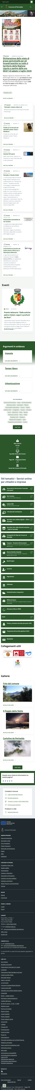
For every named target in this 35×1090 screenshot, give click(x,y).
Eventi (2, 909)
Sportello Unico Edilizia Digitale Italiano (11, 991)
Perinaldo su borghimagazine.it (9, 998)
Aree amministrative (6, 838)
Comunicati (4, 898)
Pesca (21, 414)
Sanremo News (5, 1032)
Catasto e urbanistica (6, 873)
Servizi (19, 1080)
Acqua (18, 402)
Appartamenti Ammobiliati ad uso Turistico (11, 220)
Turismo (25, 422)
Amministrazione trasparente (9, 1055)
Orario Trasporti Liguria (7, 1019)
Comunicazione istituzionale (12, 407)
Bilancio (26, 405)
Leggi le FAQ (4, 1057)
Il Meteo (3, 1024)
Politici (2, 851)
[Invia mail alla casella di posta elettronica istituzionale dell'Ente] (10, 926)
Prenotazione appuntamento (9, 1061)
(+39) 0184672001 (11, 924)
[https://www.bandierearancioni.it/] (7, 653)
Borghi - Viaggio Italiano (7, 996)
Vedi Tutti (17, 427)
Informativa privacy (6, 1048)
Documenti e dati (5, 841)
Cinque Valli (4, 1022)
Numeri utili (4, 934)
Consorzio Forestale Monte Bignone (10, 985)
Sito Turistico (4, 962)
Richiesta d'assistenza (7, 1063)
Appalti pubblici (5, 868)
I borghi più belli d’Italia (7, 975)
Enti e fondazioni (5, 843)
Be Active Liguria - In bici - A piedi (10, 1004)
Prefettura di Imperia (6, 1043)
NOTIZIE (7, 56)
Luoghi (3, 907)
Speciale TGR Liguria (9, 154)
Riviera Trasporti (5, 1017)
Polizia (25, 414)
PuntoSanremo (5, 1030)
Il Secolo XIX (4, 1027)
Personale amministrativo (8, 849)
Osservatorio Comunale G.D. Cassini (10, 967)
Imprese (23, 409)
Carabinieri (4, 970)
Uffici (2, 854)
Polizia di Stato (5, 1011)
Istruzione (28, 409)
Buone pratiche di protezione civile (10, 1045)
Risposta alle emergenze (15, 419)
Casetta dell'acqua (6, 1001)
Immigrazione (16, 409)
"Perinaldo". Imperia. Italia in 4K (13, 107)
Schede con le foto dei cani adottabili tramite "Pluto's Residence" (10, 129)
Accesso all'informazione (10, 402)
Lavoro (9, 412)
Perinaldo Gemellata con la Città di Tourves (12, 1040)
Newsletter (4, 1074)
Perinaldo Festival (6, 978)
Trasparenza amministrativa (15, 422)
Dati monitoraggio (6, 1080)
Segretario (4, 856)
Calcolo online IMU (6, 988)
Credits (30, 1080)
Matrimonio (15, 412)
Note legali (4, 1050)
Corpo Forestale (5, 1014)
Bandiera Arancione (6, 965)
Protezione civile (14, 417)
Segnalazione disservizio (7, 1059)
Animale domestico (26, 402)
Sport (24, 419)
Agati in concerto (5, 980)
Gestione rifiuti (7, 409)
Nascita (25, 412)
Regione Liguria (5, 2)
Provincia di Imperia (6, 1009)
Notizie (3, 895)
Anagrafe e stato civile (7, 865)
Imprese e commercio (6, 881)
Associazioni (20, 405)
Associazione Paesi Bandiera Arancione (11, 972)
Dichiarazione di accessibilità (8, 1053)
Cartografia (4, 993)
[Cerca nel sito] (30, 7)
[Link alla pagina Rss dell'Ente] (2, 1071)
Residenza (22, 417)
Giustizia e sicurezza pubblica (8, 878)
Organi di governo (5, 846)
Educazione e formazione (7, 876)
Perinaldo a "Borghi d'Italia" (11, 175)
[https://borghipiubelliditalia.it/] (19, 653)
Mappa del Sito (11, 1082)
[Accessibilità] (4, 1085)
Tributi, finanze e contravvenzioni (10, 884)
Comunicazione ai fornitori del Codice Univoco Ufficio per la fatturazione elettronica (11, 250)
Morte (20, 412)
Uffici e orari (4, 932)
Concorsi (22, 407)
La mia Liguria (4, 983)
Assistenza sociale (11, 405)
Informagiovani (5, 1037)
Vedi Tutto (17, 767)
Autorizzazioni (4, 871)
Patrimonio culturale (13, 414)
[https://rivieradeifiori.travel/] (17, 662)
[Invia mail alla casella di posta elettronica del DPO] (9, 944)
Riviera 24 (3, 1035)
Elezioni (28, 407)
